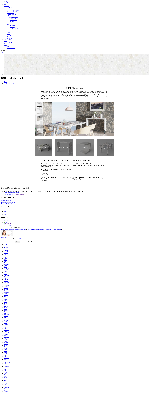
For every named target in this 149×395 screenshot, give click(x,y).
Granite (8, 34)
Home (5, 4)
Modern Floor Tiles (56, 229)
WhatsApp (19, 238)
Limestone (9, 38)
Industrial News (11, 48)
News (5, 45)
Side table (12, 21)
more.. (5, 214)
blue (5, 211)
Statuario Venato (40, 229)
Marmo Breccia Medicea (7, 229)
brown (5, 212)
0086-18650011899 (8, 194)
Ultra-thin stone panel (12, 14)
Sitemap (34, 227)
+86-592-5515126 (19, 194)
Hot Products (28, 227)
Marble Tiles (48, 229)
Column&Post (10, 15)
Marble (8, 31)
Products (6, 8)
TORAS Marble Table (12, 17)
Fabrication (9, 7)
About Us (6, 6)
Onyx (8, 36)
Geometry (12, 27)
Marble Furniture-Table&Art (8, 202)
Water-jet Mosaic (14, 28)
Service (5, 41)
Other (8, 24)
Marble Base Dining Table (19, 229)
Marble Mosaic (10, 13)
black (5, 210)
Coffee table (13, 18)
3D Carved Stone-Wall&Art (14, 10)
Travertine (9, 35)
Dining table (13, 22)
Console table (13, 20)
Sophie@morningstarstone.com (11, 192)
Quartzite (9, 32)
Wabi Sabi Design (31, 229)
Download (9, 42)
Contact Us (6, 43)
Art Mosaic (12, 25)
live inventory (7, 29)
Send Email (3, 237)
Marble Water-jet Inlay (12, 11)
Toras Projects (7, 39)
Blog (8, 46)
